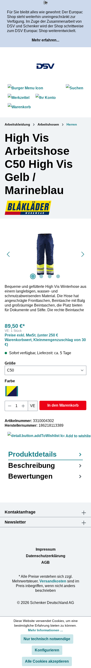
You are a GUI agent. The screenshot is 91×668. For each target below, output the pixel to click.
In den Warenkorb (63, 405)
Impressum (46, 549)
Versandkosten (52, 581)
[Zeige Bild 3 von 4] (50, 276)
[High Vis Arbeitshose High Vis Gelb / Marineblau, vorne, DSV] (45, 254)
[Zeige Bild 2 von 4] (41, 276)
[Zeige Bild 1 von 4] (33, 276)
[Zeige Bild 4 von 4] (58, 276)
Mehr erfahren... (45, 40)
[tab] (45, 454)
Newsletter (15, 522)
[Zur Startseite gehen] (45, 66)
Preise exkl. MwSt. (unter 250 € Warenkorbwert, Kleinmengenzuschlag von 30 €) (45, 340)
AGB (45, 562)
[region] (45, 254)
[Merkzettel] (18, 97)
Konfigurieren (47, 650)
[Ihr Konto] (45, 97)
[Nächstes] (82, 254)
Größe (10, 363)
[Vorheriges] (8, 254)
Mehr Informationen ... (45, 630)
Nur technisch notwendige (47, 639)
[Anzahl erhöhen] (23, 406)
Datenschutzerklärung (45, 556)
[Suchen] (74, 88)
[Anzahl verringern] (9, 406)
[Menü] (26, 88)
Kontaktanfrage (20, 512)
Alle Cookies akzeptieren (47, 661)
